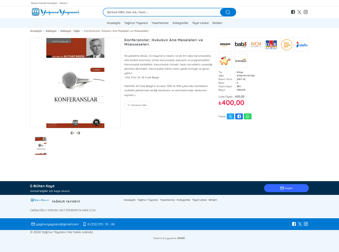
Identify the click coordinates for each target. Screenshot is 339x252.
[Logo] (55, 12)
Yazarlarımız (167, 199)
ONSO (181, 238)
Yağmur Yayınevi (136, 23)
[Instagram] (306, 224)
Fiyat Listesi (200, 23)
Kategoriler (181, 23)
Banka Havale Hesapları (44, 3)
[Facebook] (294, 224)
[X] (300, 224)
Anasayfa (113, 23)
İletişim (63, 3)
